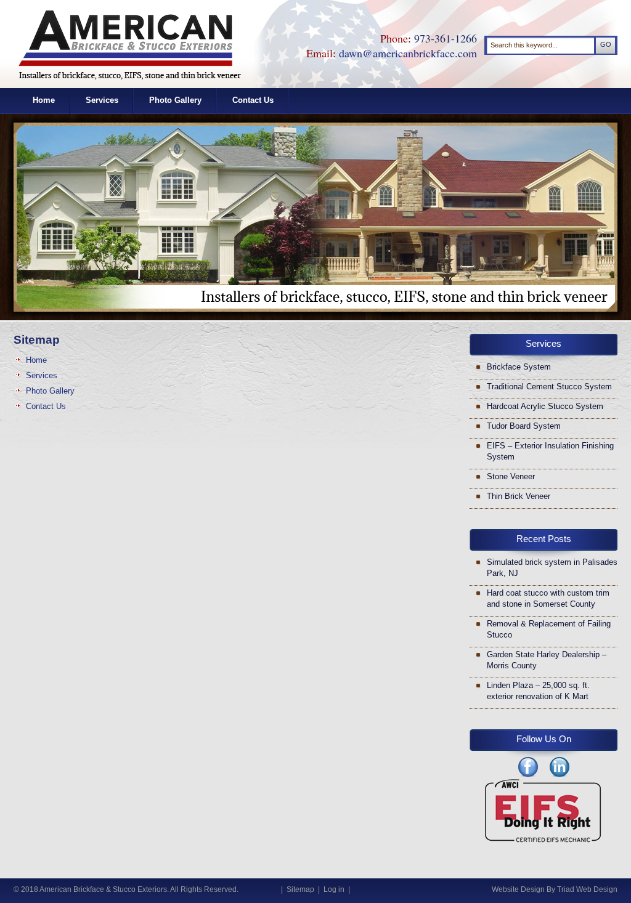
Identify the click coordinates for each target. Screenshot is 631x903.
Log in (334, 889)
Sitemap (300, 889)
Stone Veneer (511, 476)
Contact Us (253, 100)
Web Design (596, 889)
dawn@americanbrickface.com (408, 53)
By (551, 889)
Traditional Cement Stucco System (549, 386)
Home (44, 100)
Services (102, 100)
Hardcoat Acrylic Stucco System (545, 406)
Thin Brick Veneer (518, 496)
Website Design (518, 889)
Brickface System (519, 366)
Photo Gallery (175, 100)
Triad (565, 889)
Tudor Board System (524, 426)
